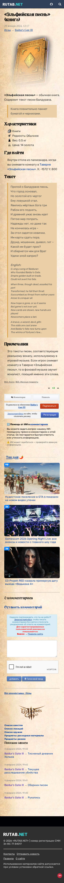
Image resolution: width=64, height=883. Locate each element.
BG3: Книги (9, 382)
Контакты (9, 854)
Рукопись (34, 797)
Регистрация (49, 415)
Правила (8, 858)
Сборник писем (38, 785)
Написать (46, 397)
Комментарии (19, 397)
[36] (32, 520)
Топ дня (12, 457)
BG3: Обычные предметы (27, 382)
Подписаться (49, 406)
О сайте (20, 858)
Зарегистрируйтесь (15, 413)
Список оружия (13, 732)
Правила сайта (35, 634)
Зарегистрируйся (23, 619)
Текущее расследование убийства (21, 771)
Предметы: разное (15, 739)
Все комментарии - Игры (17, 693)
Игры (7, 30)
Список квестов (13, 725)
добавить (14, 679)
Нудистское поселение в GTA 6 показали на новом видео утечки (31, 498)
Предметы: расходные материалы (24, 735)
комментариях (39, 424)
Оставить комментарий (23, 607)
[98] (32, 478)
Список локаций (13, 728)
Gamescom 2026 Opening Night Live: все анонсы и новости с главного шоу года (31, 540)
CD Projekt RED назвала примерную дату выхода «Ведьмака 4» (31, 582)
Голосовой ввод (34, 679)
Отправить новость (28, 854)
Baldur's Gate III (24, 30)
